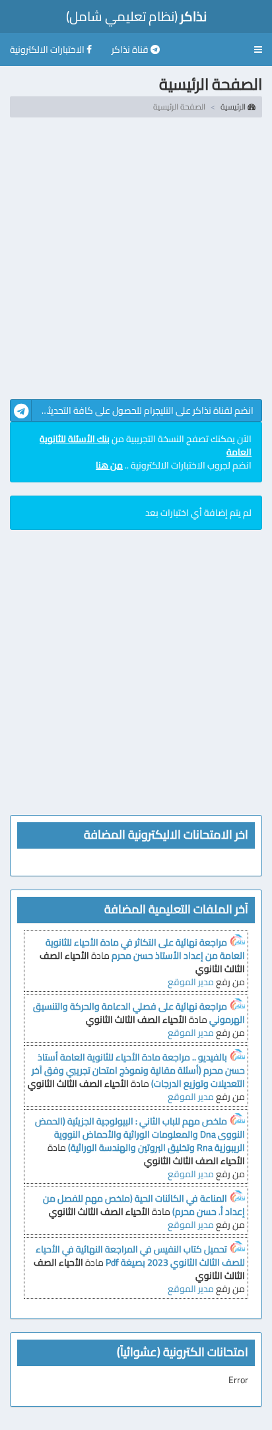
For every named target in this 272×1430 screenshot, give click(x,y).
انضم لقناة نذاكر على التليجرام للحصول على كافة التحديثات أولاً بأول (132, 410)
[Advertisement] (136, 263)
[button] (258, 49)
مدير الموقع (191, 982)
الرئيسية (234, 106)
